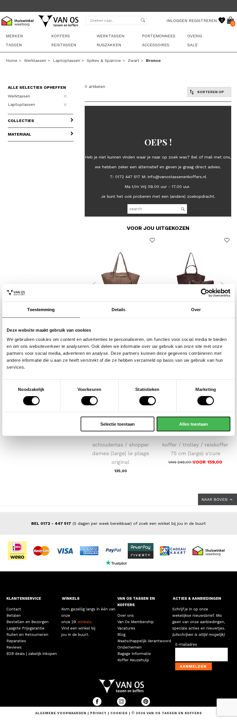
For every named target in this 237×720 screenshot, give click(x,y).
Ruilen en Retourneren (27, 634)
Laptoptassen (66, 60)
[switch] (89, 400)
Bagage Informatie (134, 653)
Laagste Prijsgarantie (25, 628)
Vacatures (126, 628)
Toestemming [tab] (41, 309)
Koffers (60, 36)
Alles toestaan (193, 423)
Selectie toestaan (117, 423)
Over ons (125, 615)
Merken (14, 36)
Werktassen (110, 36)
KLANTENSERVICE (23, 598)
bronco (153, 60)
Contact (13, 609)
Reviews (14, 647)
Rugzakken (109, 45)
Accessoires (155, 45)
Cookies (119, 713)
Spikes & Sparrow (104, 60)
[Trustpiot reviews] (119, 562)
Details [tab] (119, 309)
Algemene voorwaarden (61, 713)
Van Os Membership (135, 622)
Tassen (14, 45)
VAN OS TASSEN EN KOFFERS (136, 601)
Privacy (99, 713)
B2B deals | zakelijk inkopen (31, 653)
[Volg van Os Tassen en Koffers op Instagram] (122, 704)
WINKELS (70, 598)
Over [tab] (196, 309)
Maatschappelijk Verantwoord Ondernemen (144, 644)
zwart (133, 60)
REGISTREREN (203, 20)
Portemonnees (158, 36)
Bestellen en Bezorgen (27, 622)
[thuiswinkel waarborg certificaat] (210, 550)
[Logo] (58, 26)
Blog (121, 634)
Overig (194, 36)
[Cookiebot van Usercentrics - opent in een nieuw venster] (205, 293)
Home (11, 60)
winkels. (85, 622)
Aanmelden (193, 666)
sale (192, 45)
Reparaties (16, 641)
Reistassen (63, 45)
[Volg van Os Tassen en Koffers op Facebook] (98, 704)
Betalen (13, 615)
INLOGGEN (176, 20)
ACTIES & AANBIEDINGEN (197, 598)
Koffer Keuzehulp (133, 660)
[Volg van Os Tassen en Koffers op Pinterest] (145, 704)
